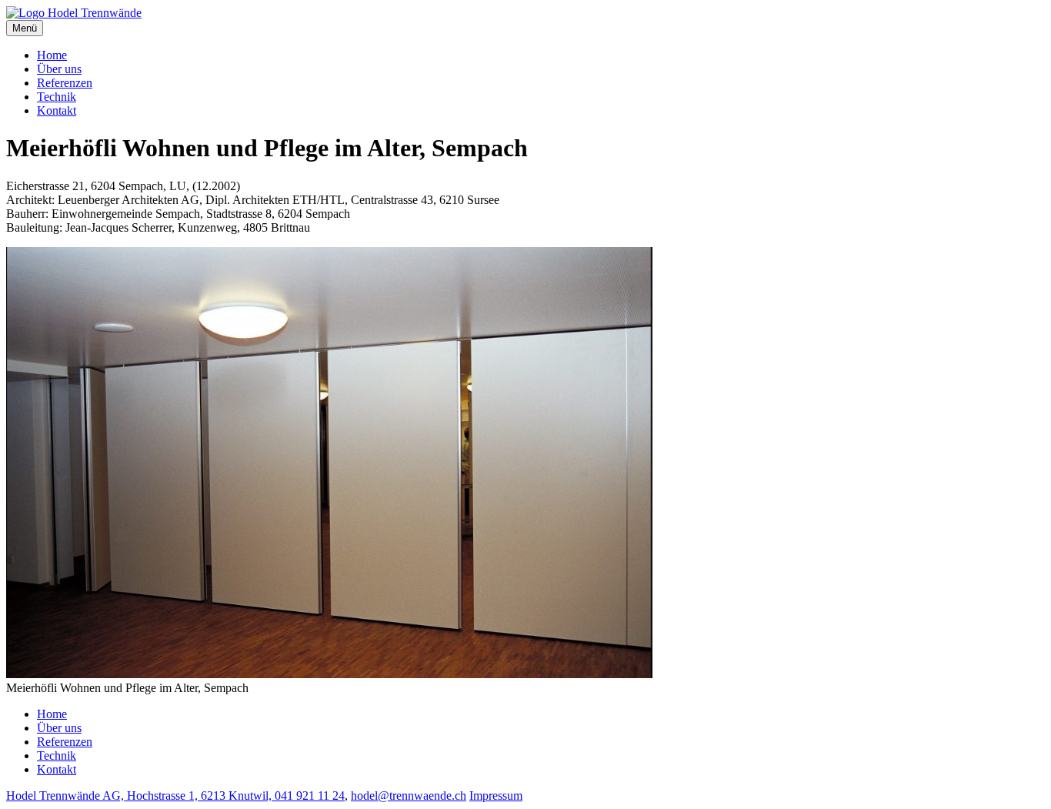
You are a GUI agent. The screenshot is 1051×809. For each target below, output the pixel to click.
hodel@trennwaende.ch (408, 795)
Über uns (59, 68)
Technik (56, 96)
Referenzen (64, 82)
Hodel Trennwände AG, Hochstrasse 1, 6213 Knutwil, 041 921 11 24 (175, 795)
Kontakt (56, 110)
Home (52, 55)
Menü (24, 28)
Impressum (495, 795)
